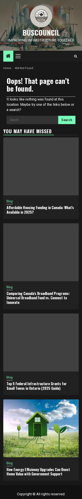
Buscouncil (41, 32)
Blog (10, 201)
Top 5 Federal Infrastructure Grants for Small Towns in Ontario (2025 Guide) (37, 386)
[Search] (75, 56)
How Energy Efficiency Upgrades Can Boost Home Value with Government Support (38, 472)
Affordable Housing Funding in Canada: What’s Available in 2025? (40, 210)
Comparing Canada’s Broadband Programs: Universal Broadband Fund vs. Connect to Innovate (38, 298)
